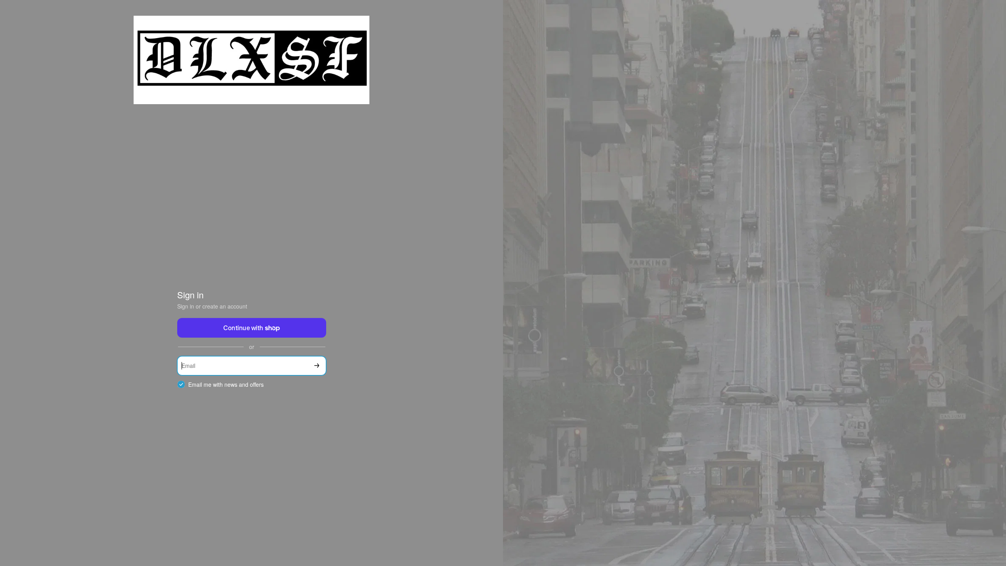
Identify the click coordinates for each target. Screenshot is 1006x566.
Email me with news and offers (226, 384)
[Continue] (316, 366)
